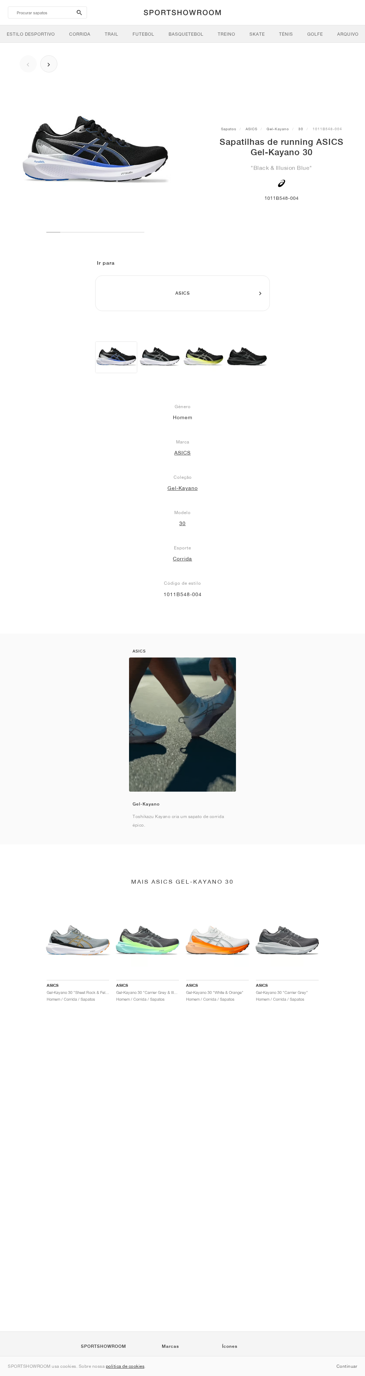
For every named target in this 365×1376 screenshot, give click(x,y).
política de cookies (125, 1366)
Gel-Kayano (278, 129)
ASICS (251, 129)
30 (300, 129)
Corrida (182, 559)
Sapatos (228, 129)
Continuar (347, 1366)
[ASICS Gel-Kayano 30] (116, 357)
